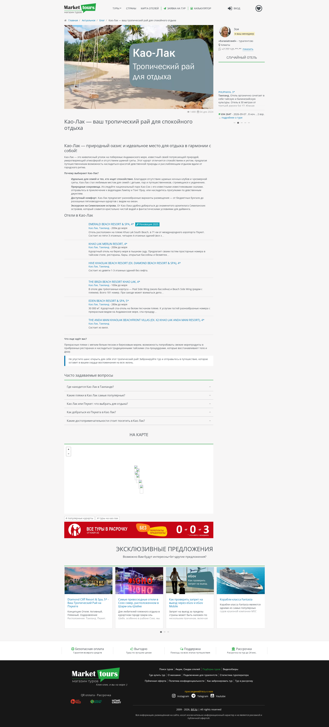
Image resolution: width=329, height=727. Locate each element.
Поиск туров (166, 669)
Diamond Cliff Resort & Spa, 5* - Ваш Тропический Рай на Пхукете (88, 603)
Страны (131, 8)
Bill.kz (194, 709)
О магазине (174, 675)
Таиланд (104, 228)
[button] (234, 122)
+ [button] (68, 449)
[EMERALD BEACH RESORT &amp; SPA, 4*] (138, 478)
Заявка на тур (176, 8)
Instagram (183, 696)
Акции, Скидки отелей (187, 669)
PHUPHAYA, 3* (226, 92)
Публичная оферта (155, 680)
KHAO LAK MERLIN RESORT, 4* (108, 244)
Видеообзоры (230, 669)
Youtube (220, 696)
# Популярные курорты (79, 518)
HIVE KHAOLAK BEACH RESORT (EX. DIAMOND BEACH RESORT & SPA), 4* (135, 263)
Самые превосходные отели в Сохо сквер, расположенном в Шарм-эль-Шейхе (138, 603)
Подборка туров (211, 669)
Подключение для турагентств (200, 675)
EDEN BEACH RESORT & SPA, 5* (109, 301)
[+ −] (138, 479)
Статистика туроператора (234, 675)
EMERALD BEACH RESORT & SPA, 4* (111, 224)
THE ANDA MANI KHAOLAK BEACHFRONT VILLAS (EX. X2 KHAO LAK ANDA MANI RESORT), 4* (146, 320)
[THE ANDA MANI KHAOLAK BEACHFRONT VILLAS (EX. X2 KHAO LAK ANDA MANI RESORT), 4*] (136, 469)
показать (248, 49)
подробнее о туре (232, 117)
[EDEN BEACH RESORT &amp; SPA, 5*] (141, 489)
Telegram (202, 696)
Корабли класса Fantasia (236, 599)
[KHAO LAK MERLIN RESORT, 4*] (140, 484)
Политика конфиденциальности (186, 680)
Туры (116, 8)
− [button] (68, 454)
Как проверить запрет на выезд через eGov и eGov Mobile (186, 603)
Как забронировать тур (220, 680)
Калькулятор (202, 8)
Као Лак (93, 228)
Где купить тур (157, 675)
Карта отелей (150, 8)
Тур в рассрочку (244, 680)
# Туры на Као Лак (107, 518)
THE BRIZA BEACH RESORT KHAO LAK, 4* (114, 282)
